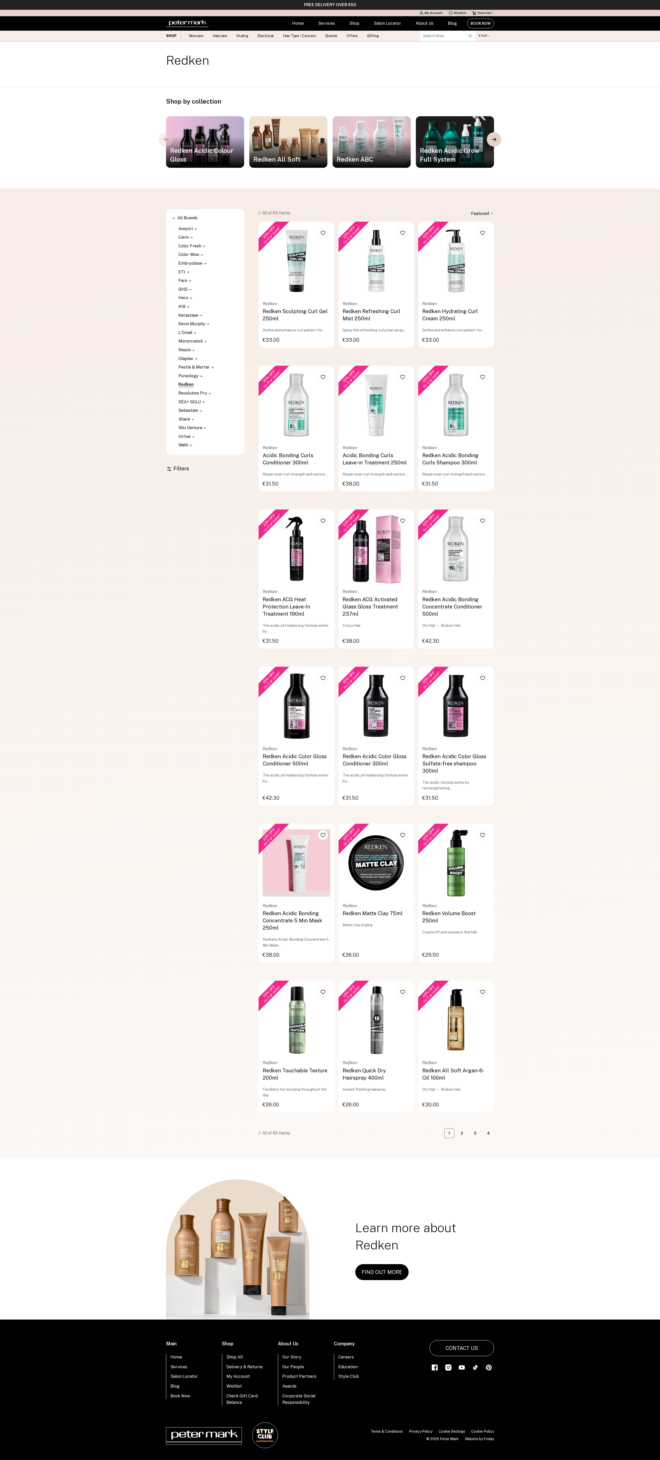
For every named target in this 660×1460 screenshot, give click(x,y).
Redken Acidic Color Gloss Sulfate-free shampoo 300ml (454, 763)
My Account (433, 13)
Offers (352, 36)
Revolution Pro (193, 393)
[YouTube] (462, 1367)
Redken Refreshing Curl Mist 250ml (371, 315)
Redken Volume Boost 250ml (449, 917)
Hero (183, 297)
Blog (452, 23)
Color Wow (189, 254)
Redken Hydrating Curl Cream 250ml (450, 315)
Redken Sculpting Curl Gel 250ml (295, 315)
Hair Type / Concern (299, 36)
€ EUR (483, 35)
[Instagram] (448, 1367)
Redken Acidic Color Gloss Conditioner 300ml (375, 760)
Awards (289, 1386)
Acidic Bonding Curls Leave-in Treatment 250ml (375, 459)
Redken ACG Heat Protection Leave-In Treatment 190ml (286, 606)
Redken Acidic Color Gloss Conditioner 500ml (295, 760)
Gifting (373, 36)
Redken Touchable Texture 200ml (295, 1074)
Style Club (348, 1376)
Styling (242, 36)
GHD (183, 289)
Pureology (189, 375)
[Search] (470, 36)
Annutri (186, 228)
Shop (354, 23)
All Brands (187, 217)
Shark (184, 419)
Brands (331, 36)
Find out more (382, 1272)
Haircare (220, 36)
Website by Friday (479, 1439)
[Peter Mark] (187, 23)
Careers (346, 1357)
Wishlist (460, 13)
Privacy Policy (420, 1431)
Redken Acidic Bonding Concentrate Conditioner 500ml (452, 606)
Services (326, 23)
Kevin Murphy (192, 323)
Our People (293, 1366)
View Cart (484, 13)
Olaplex (186, 358)
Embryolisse (190, 263)
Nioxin (185, 349)
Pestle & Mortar (194, 367)
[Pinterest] (489, 1367)
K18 (182, 306)
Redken (186, 384)
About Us (424, 23)
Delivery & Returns (244, 1366)
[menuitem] (298, 23)
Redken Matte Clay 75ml (373, 913)
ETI (182, 272)
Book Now (481, 23)
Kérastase (188, 315)
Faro (183, 280)
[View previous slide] (166, 139)
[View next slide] (494, 139)
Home (298, 23)
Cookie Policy (482, 1431)
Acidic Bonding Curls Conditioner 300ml (288, 459)
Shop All (234, 1357)
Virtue (185, 436)
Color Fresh (190, 246)
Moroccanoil (191, 341)
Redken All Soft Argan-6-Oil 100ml (453, 1074)
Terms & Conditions (386, 1431)
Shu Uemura (190, 427)
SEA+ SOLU (190, 401)
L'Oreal (185, 332)
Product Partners (299, 1376)
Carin (184, 237)
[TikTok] (475, 1367)
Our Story (291, 1357)
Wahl (183, 445)
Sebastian (188, 410)
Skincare (196, 36)
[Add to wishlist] (323, 233)
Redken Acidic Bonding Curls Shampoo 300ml (450, 459)
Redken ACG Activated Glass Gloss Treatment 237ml (370, 606)
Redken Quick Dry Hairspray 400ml (364, 1074)
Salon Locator (387, 23)
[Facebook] (435, 1367)
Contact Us (462, 1348)
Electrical (266, 36)
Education (348, 1366)
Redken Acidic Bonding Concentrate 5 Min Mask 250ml (292, 920)
